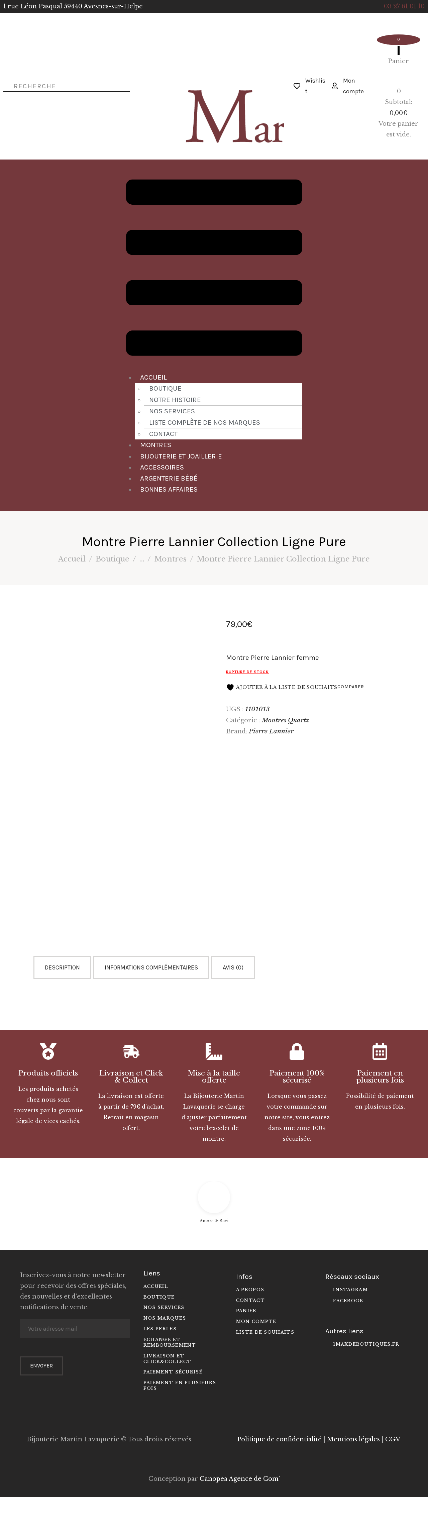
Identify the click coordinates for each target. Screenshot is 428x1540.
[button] (214, 269)
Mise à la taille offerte (214, 1077)
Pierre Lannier (271, 731)
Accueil (153, 377)
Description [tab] (62, 967)
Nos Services (172, 411)
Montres (155, 445)
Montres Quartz (285, 720)
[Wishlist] (297, 86)
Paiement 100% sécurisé (297, 1077)
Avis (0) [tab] (233, 967)
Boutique (165, 388)
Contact (163, 434)
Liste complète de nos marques (204, 422)
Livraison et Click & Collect (131, 1077)
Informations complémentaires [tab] (151, 967)
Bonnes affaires (169, 489)
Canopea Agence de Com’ (240, 1478)
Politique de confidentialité (279, 1439)
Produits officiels (48, 1073)
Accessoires (162, 467)
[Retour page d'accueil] (214, 76)
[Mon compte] (334, 86)
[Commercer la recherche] (5, 85)
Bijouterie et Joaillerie (181, 456)
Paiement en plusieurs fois (380, 1077)
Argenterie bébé (169, 478)
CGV (392, 1439)
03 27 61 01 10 (404, 6)
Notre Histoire (175, 400)
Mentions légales (353, 1439)
